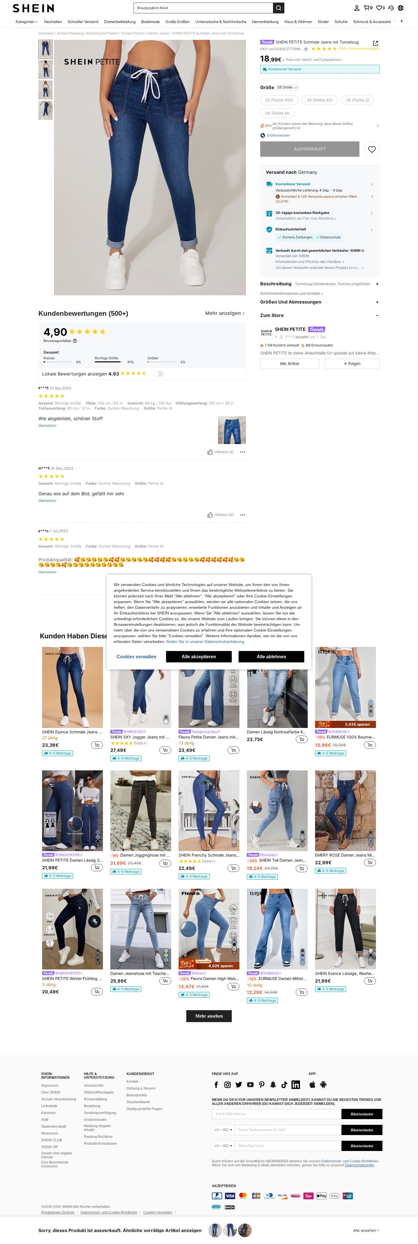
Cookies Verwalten (157, 1212)
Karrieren (48, 1113)
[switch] (158, 374)
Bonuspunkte (137, 1095)
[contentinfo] (297, 1196)
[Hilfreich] (210, 452)
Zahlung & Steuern (141, 1088)
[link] (368, 7)
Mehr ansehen (209, 1016)
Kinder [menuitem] (323, 21)
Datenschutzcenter (359, 1165)
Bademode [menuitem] (150, 21)
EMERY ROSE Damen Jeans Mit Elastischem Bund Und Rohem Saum (345, 855)
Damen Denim (132, 33)
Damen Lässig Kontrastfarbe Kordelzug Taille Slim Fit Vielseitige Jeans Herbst (277, 732)
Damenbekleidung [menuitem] (120, 21)
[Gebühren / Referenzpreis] (283, 60)
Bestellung (92, 1106)
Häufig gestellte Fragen (145, 1109)
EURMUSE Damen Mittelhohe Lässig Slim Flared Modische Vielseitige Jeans (278, 978)
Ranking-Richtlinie (98, 1137)
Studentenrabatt (53, 1127)
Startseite (46, 33)
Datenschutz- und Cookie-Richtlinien (350, 1161)
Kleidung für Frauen (102, 33)
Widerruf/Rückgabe (99, 1092)
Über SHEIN (50, 1092)
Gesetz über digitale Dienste (56, 1155)
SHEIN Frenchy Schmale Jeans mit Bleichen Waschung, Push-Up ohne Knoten (209, 855)
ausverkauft (310, 149)
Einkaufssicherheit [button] (291, 230)
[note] (57, 753)
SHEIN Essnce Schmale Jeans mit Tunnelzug (72, 732)
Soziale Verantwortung (58, 1099)
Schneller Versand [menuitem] (83, 21)
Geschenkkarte (138, 1102)
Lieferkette (49, 1106)
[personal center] (356, 8)
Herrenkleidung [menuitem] (265, 21)
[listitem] (72, 701)
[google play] (323, 1087)
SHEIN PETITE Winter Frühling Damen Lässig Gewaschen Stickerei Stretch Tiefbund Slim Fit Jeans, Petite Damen (72, 978)
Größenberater (95, 1120)
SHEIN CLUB (51, 1140)
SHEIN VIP (49, 1147)
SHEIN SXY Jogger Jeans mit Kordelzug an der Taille (140, 737)
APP (312, 1074)
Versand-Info (94, 1086)
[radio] (279, 100)
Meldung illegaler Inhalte (97, 1128)
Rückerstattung (95, 1099)
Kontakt (132, 1082)
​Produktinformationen (100, 1144)
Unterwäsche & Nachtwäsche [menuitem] (220, 21)
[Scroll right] (401, 21)
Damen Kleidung (70, 33)
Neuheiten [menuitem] (53, 21)
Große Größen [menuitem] (177, 21)
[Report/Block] (242, 452)
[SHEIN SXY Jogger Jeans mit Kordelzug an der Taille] (140, 687)
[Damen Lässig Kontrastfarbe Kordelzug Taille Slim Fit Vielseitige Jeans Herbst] (277, 687)
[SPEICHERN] (372, 149)
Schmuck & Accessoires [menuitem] (372, 21)
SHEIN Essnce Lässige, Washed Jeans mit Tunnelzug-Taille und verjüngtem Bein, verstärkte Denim (345, 973)
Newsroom (49, 1133)
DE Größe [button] (285, 87)
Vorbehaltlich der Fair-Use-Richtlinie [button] (305, 218)
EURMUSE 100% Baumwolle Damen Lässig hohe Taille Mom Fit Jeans (346, 737)
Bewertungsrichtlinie (57, 341)
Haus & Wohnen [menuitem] (298, 21)
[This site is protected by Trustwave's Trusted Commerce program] (216, 1207)
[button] (391, 8)
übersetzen (47, 426)
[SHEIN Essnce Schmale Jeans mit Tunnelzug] (72, 687)
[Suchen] (278, 8)
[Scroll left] (395, 21)
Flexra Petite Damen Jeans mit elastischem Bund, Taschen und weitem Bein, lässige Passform (209, 737)
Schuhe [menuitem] (341, 21)
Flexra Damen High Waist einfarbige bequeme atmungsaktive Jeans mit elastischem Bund (209, 978)
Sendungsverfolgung (100, 1113)
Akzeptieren (224, 1186)
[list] (257, 1084)
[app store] (312, 1087)
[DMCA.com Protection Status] (230, 1207)
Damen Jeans (158, 33)
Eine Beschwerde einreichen (55, 1164)
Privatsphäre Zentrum (58, 1212)
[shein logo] (33, 8)
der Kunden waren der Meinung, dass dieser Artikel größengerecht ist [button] (309, 125)
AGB (44, 1120)
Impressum (49, 1086)
